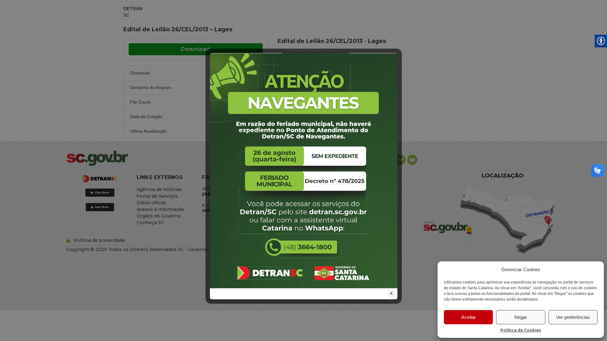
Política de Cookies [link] (520, 330)
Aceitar (468, 317)
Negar (520, 317)
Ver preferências (573, 317)
